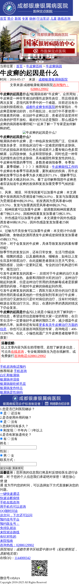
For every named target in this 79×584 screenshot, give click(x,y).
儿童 (53, 18)
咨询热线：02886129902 (17, 545)
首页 (3, 18)
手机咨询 (6, 366)
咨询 (67, 18)
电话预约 (19, 366)
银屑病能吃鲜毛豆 (13, 383)
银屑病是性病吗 (11, 392)
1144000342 (23, 558)
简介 (10, 18)
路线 (61, 18)
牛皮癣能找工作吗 (65, 166)
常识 (46, 18)
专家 (25, 18)
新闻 (18, 18)
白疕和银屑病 (9, 375)
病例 (32, 18)
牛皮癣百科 (34, 66)
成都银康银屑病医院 (53, 79)
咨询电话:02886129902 (30, 356)
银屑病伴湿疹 (9, 379)
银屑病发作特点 (11, 388)
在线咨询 (17, 351)
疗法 (39, 18)
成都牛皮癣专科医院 (40, 107)
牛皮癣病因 (54, 66)
